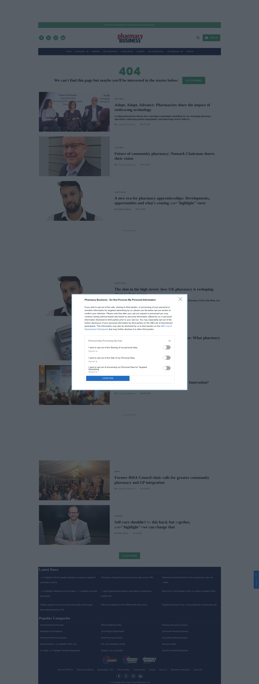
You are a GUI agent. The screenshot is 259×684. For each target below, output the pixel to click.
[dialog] (129, 342)
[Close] (181, 300)
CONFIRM (107, 378)
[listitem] (129, 340)
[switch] (167, 347)
